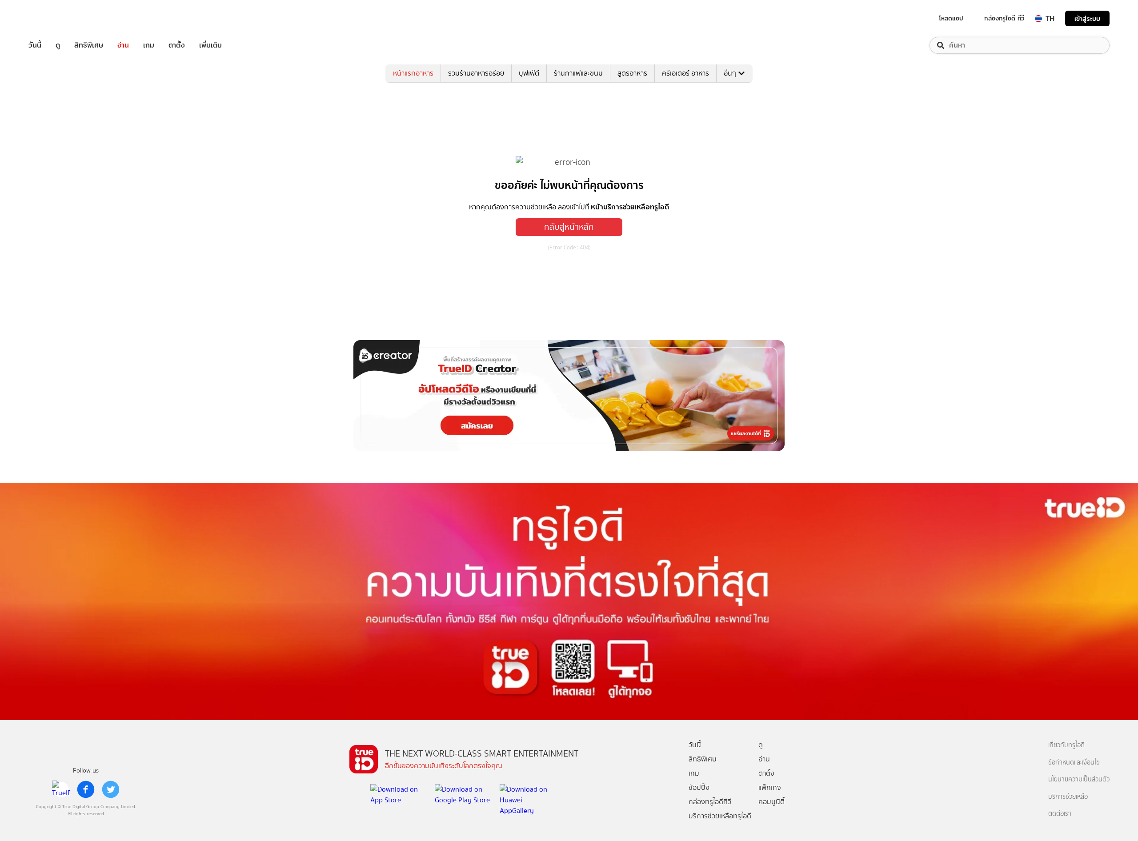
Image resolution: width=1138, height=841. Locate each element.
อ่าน (123, 45)
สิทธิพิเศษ (88, 45)
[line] (61, 789)
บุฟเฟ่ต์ (529, 73)
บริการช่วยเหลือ (1068, 796)
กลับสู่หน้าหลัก (569, 226)
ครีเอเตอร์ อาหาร (685, 73)
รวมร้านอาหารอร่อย (476, 73)
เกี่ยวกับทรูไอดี (1066, 745)
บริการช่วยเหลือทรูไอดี (720, 816)
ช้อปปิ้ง (699, 787)
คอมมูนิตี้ (771, 802)
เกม (148, 45)
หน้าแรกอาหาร (413, 73)
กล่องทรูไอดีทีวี (710, 802)
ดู (58, 45)
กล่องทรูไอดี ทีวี (1004, 18)
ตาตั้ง (176, 45)
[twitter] (111, 789)
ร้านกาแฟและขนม (578, 73)
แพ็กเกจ (769, 787)
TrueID (55, 18)
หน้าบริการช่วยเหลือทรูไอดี (630, 206)
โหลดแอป (951, 18)
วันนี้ (34, 45)
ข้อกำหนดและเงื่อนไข (1074, 762)
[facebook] (86, 789)
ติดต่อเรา (1059, 813)
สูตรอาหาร (632, 73)
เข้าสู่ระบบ (1087, 18)
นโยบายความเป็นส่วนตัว (1079, 779)
